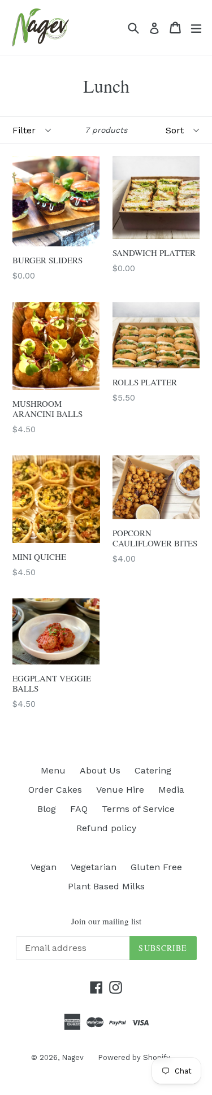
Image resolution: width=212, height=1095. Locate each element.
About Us (100, 770)
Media (171, 789)
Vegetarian (93, 867)
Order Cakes (55, 789)
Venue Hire (120, 789)
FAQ (79, 808)
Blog (46, 808)
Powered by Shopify (134, 1057)
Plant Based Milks (106, 886)
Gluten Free (156, 867)
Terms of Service (138, 808)
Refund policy (106, 828)
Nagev (73, 1057)
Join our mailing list (106, 921)
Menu (53, 770)
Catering (153, 770)
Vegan (44, 867)
